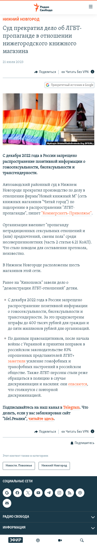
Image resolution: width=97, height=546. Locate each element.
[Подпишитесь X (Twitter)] (28, 492)
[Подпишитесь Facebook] (17, 492)
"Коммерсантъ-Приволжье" (66, 213)
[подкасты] (38, 540)
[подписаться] (7, 503)
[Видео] (60, 540)
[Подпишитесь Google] (7, 492)
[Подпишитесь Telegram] (48, 492)
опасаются (77, 384)
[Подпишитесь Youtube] (38, 492)
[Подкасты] (80, 492)
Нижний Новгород (21, 20)
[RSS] (69, 492)
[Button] (45, 72)
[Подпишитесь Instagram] (59, 492)
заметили (16, 361)
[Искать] (82, 540)
